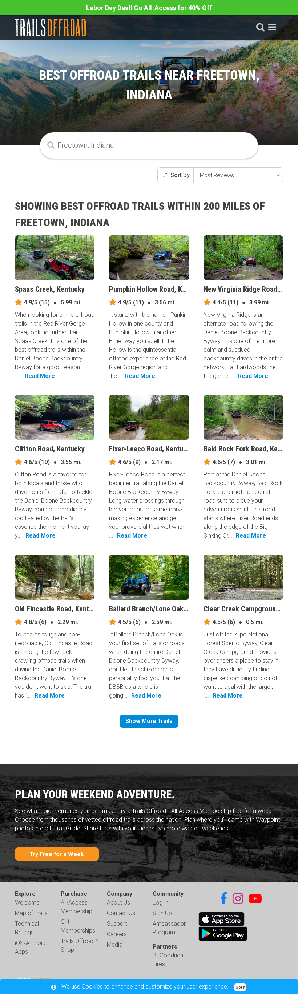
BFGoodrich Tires (168, 959)
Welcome (27, 902)
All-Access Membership (76, 907)
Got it (240, 987)
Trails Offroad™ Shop (79, 945)
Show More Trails (149, 721)
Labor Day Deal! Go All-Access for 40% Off (149, 8)
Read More (40, 375)
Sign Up (162, 913)
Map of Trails (31, 913)
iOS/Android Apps (30, 947)
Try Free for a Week (57, 854)
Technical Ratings (27, 928)
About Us (118, 902)
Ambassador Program (169, 928)
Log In (161, 902)
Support (117, 923)
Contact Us (121, 913)
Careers (117, 934)
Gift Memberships (78, 926)
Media (114, 944)
